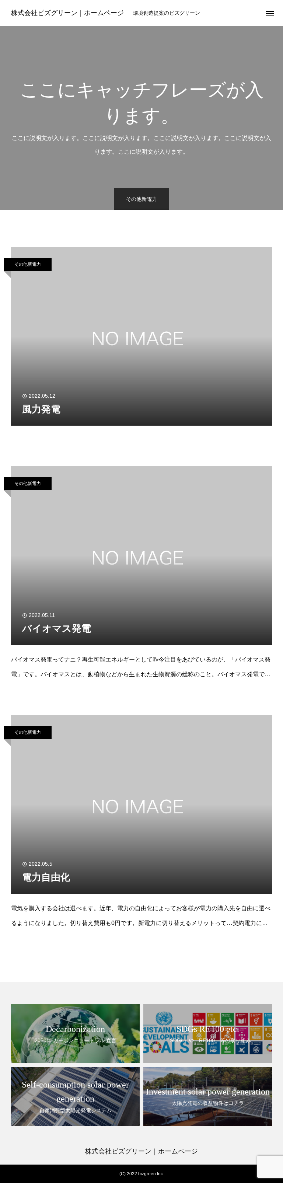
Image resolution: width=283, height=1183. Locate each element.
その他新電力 (27, 264)
